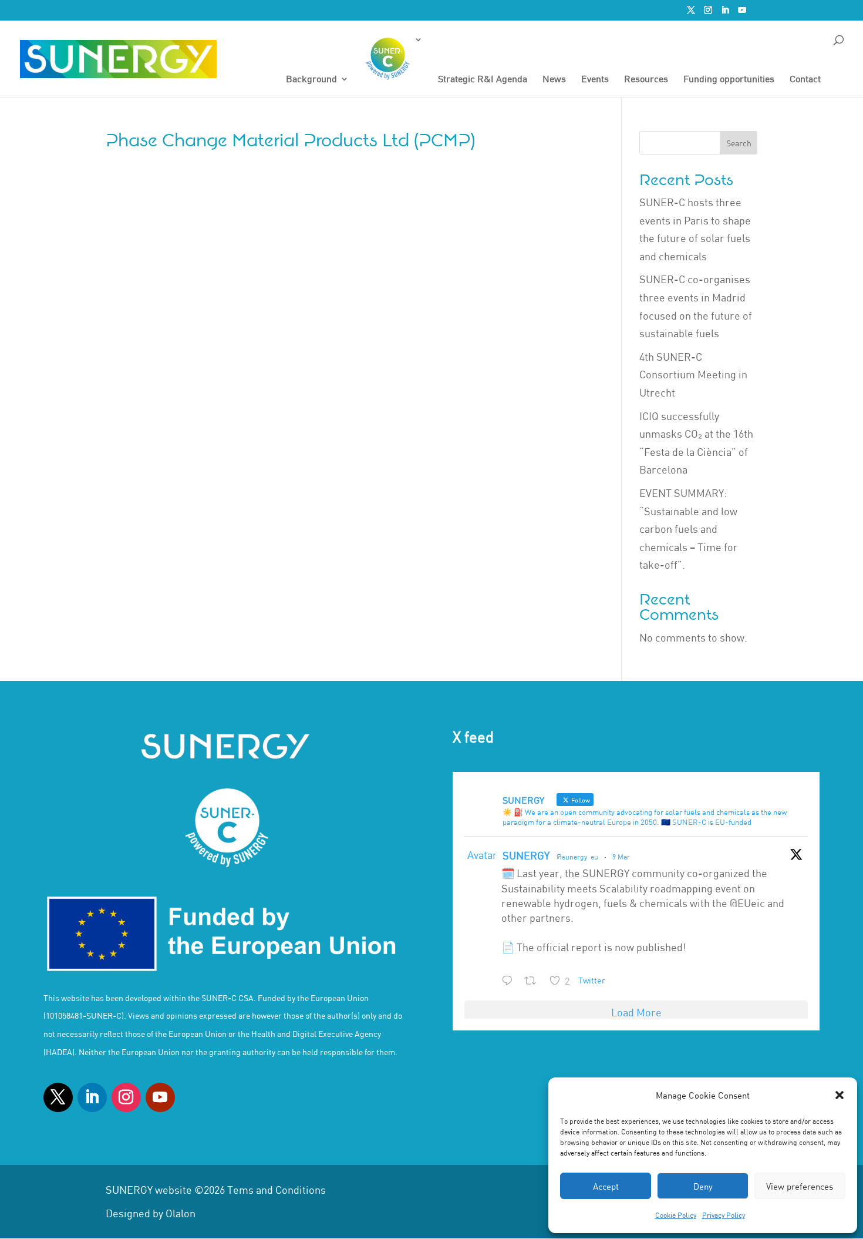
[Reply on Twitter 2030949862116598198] (509, 982)
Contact (805, 79)
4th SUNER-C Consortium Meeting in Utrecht (693, 374)
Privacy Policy (723, 1215)
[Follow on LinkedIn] (92, 1097)
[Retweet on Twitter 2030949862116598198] (533, 982)
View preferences (799, 1186)
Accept (606, 1186)
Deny (703, 1186)
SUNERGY (526, 855)
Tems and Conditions (276, 1189)
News (554, 79)
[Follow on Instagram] (126, 1097)
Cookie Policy (675, 1215)
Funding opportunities (728, 79)
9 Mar (621, 856)
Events (595, 79)
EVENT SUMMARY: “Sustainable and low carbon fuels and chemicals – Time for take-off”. (688, 528)
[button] (839, 1095)
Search (738, 143)
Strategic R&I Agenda (482, 79)
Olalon (180, 1213)
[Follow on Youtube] (160, 1097)
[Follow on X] (58, 1097)
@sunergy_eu (577, 856)
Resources (646, 79)
